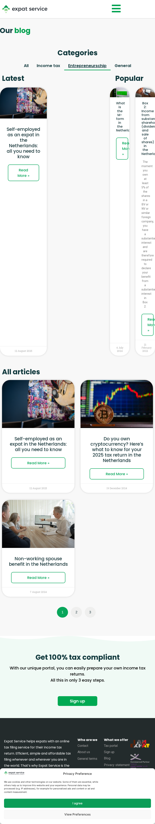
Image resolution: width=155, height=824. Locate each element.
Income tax (48, 65)
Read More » (23, 173)
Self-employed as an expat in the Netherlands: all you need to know (23, 143)
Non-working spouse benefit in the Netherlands (38, 561)
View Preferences (77, 814)
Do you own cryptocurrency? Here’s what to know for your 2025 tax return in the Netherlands (116, 449)
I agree (77, 803)
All (26, 65)
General (123, 65)
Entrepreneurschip (87, 65)
